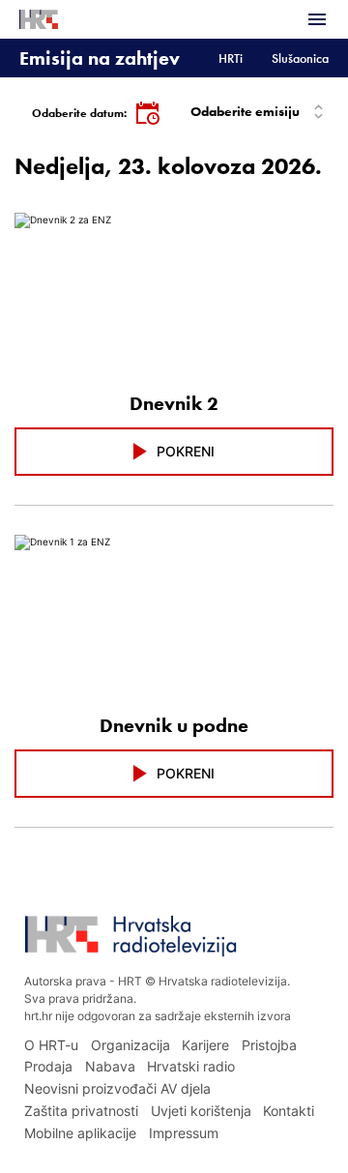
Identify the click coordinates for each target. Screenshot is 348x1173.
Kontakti (288, 1110)
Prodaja (48, 1066)
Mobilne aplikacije (80, 1133)
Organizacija (130, 1045)
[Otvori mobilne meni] (317, 19)
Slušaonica (300, 58)
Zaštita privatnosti (81, 1110)
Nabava (110, 1066)
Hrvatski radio (191, 1066)
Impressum (183, 1133)
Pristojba (269, 1045)
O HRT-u (51, 1045)
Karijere (205, 1045)
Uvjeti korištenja (201, 1110)
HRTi (230, 58)
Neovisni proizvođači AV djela (117, 1088)
